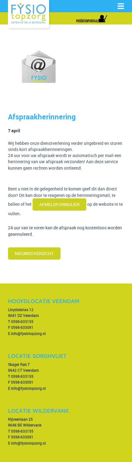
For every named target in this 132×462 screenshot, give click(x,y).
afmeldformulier (59, 204)
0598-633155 (22, 321)
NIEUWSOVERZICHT (34, 253)
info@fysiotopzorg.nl (28, 333)
